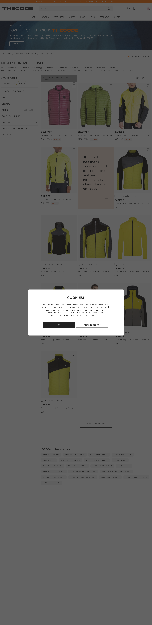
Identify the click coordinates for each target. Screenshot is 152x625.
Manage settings (92, 325)
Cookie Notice (91, 315)
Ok (59, 325)
